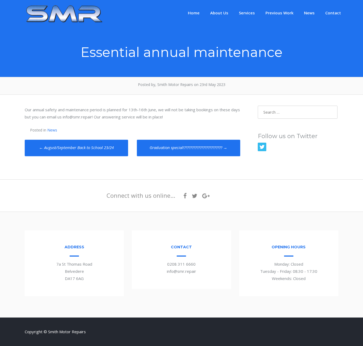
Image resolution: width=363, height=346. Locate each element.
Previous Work (279, 12)
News (309, 12)
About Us (219, 12)
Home (194, 12)
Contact (333, 12)
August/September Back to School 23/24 (76, 147)
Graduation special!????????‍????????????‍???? (188, 147)
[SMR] (64, 21)
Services (247, 12)
